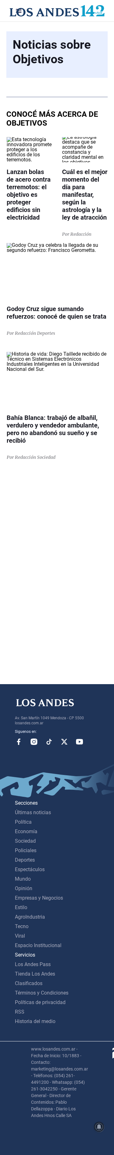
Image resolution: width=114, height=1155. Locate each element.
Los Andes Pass (33, 964)
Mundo (23, 879)
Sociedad (25, 841)
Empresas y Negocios (39, 898)
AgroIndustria (30, 917)
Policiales (25, 850)
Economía (26, 831)
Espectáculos (30, 869)
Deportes (25, 860)
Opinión (23, 888)
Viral (20, 936)
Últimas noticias (33, 812)
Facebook (18, 742)
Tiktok (49, 742)
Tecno (21, 926)
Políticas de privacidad (40, 1002)
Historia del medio (35, 1021)
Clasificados (28, 983)
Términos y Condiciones (41, 993)
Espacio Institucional (38, 945)
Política (23, 822)
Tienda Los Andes (35, 974)
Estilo (21, 907)
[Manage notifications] (99, 1127)
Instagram (34, 742)
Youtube (79, 742)
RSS (19, 1012)
